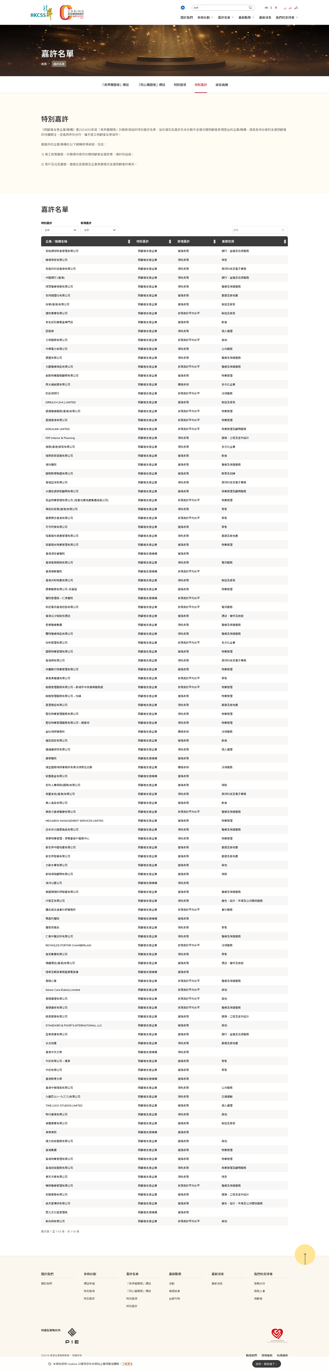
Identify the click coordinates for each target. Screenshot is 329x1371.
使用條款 (266, 1355)
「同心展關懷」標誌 (151, 84)
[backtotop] (305, 1254)
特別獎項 (180, 84)
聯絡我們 (251, 1355)
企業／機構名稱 (56, 241)
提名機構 (222, 84)
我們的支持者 (285, 17)
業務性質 (228, 241)
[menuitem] (266, 7)
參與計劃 (203, 17)
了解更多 (127, 1364)
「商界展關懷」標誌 (115, 84)
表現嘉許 (86, 223)
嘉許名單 (224, 17)
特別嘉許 (201, 84)
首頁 (44, 64)
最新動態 (245, 17)
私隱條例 (282, 1355)
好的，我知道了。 (267, 1364)
